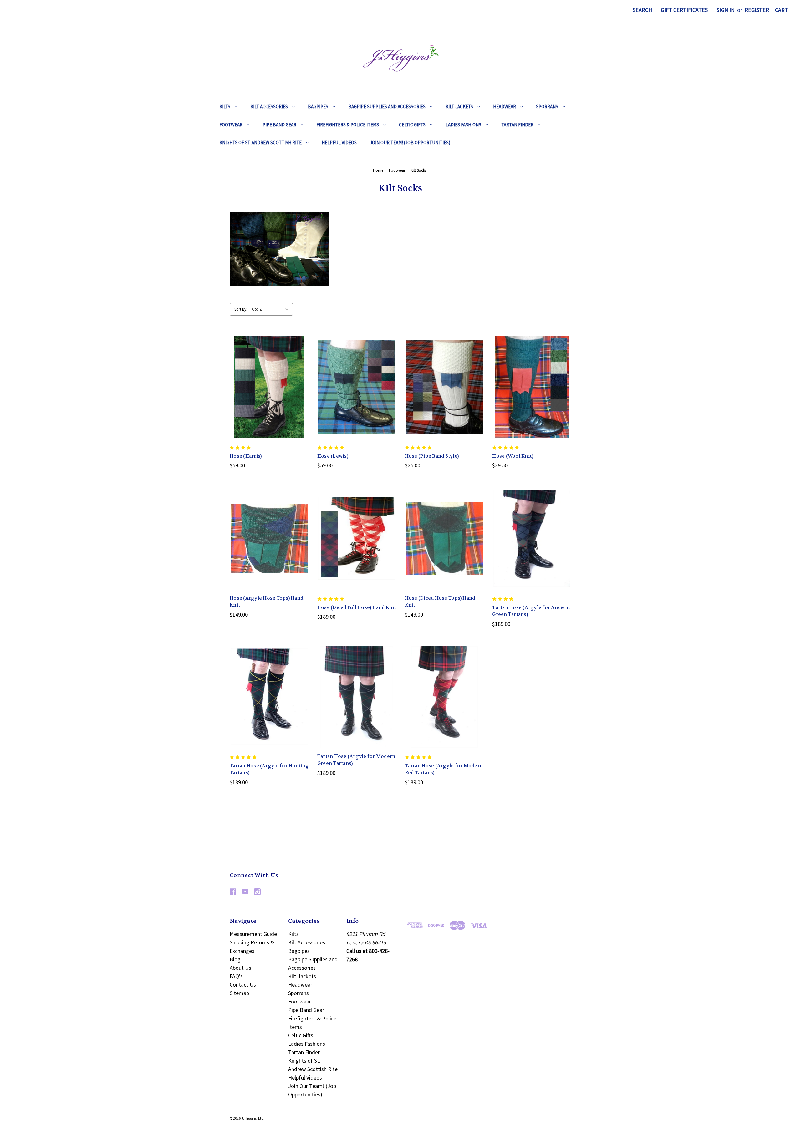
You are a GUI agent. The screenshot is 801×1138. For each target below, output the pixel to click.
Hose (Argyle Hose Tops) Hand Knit (266, 601)
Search (642, 9)
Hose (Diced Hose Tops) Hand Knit (440, 601)
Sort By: (240, 309)
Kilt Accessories (269, 106)
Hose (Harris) (246, 456)
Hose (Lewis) (332, 456)
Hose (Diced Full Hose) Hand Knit (356, 607)
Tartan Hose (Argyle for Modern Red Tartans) (444, 769)
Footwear (230, 125)
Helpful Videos (339, 142)
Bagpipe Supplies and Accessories (387, 106)
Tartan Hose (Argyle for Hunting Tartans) (269, 769)
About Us (240, 967)
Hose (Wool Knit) (512, 456)
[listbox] (272, 309)
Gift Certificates (684, 9)
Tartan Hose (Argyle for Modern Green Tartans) (356, 760)
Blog (235, 959)
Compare (267, 386)
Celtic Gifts (412, 125)
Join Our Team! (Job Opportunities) (410, 142)
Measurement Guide (253, 933)
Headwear (504, 106)
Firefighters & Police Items (347, 125)
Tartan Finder (517, 125)
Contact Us (243, 984)
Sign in (726, 9)
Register (757, 9)
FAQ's (236, 976)
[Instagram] (257, 891)
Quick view (264, 372)
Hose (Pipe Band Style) (432, 456)
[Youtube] (245, 891)
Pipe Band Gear (279, 125)
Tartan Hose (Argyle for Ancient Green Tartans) (531, 611)
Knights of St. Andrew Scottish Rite (260, 142)
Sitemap (239, 993)
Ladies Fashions (463, 125)
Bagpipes (318, 106)
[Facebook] (233, 891)
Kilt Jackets (459, 106)
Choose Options (269, 401)
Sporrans (547, 106)
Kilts (224, 106)
